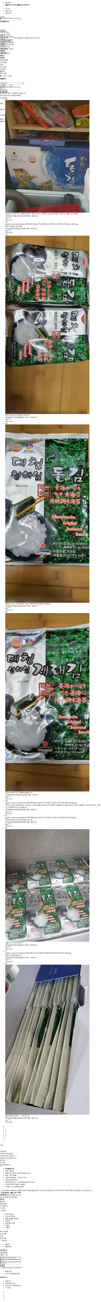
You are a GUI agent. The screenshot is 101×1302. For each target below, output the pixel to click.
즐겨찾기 (8, 3)
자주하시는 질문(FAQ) (13, 1285)
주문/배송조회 (10, 1283)
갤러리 (2, 119)
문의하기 (3, 1160)
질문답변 (3, 121)
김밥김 (2, 43)
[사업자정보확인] (11, 1180)
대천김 (2, 30)
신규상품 (3, 98)
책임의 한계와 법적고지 (8, 1158)
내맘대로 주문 (5, 41)
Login (2, 1265)
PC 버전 (3, 1163)
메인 (1, 55)
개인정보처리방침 (6, 1154)
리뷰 (1, 103)
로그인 (7, 9)
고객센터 (3, 115)
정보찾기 (8, 13)
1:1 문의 (8, 1288)
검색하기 (3, 91)
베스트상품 (18, 38)
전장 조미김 (4, 32)
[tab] (50, 1210)
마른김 (2, 46)
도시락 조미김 (5, 34)
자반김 (2, 39)
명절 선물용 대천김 (6, 49)
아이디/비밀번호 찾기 (12, 1274)
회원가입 (8, 11)
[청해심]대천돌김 (6, 40)
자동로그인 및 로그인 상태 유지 (12, 1268)
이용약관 (3, 1151)
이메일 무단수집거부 (7, 1156)
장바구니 (8, 1281)
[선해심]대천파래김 (7, 44)
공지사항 (3, 109)
